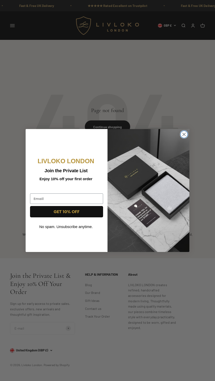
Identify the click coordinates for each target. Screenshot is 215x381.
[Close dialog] (184, 134)
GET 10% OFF (67, 212)
